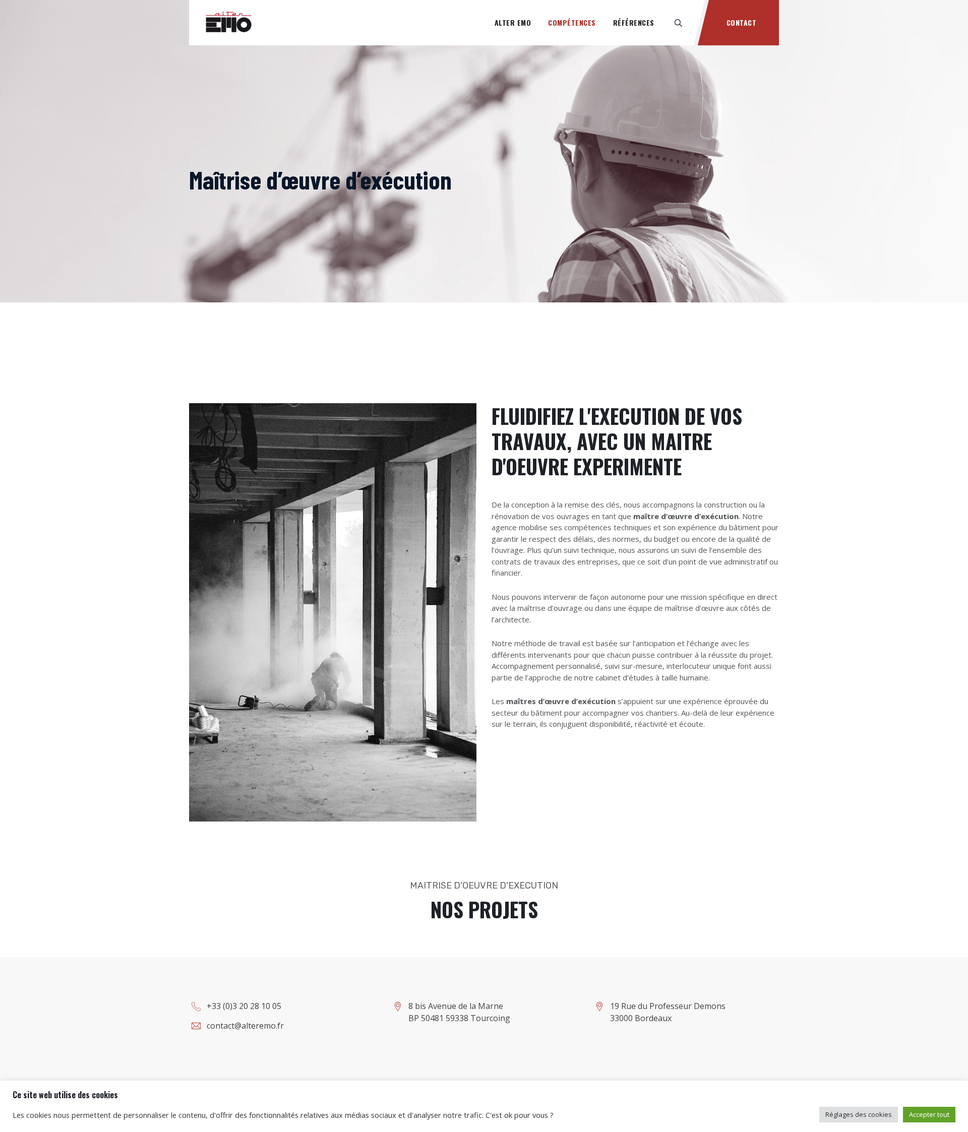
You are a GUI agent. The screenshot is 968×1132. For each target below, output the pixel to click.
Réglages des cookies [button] (858, 1114)
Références (633, 22)
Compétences (572, 22)
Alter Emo (513, 22)
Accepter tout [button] (929, 1114)
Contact (742, 22)
